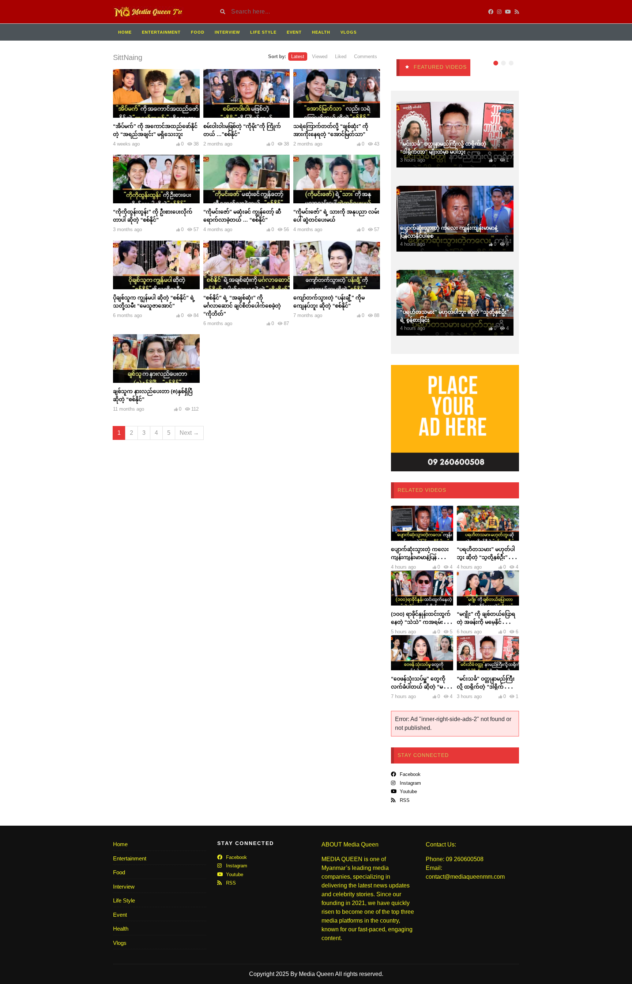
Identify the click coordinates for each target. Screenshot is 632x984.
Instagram (409, 783)
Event (294, 32)
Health (321, 32)
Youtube (407, 791)
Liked (340, 56)
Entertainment (161, 32)
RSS (404, 800)
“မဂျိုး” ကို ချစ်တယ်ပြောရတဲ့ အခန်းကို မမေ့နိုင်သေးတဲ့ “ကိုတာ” (487, 622)
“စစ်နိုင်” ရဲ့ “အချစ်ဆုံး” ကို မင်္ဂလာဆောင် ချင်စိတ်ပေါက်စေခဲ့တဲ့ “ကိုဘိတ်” (242, 306)
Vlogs (349, 32)
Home (125, 32)
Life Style (263, 32)
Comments (365, 56)
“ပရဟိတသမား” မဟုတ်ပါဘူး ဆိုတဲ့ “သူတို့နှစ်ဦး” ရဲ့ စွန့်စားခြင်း (486, 557)
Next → (189, 433)
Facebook (409, 774)
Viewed (319, 56)
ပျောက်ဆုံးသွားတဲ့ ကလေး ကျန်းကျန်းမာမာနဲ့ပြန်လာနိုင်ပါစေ (421, 557)
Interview (227, 32)
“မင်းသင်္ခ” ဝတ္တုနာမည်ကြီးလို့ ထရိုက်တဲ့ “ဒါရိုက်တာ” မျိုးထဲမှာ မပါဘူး (486, 687)
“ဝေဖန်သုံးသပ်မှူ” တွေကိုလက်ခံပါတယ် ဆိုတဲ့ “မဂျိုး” (418, 687)
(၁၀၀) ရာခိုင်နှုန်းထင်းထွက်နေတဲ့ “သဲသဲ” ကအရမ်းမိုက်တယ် (421, 622)
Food (197, 32)
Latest (297, 56)
